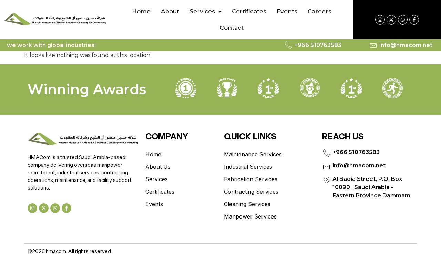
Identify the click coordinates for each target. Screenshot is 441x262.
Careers (319, 11)
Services (202, 11)
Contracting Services (251, 191)
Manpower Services (250, 216)
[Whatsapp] (403, 20)
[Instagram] (380, 20)
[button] (205, 11)
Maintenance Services (253, 154)
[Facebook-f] (414, 20)
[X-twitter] (391, 20)
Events (287, 11)
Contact (232, 27)
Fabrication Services (250, 179)
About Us (158, 166)
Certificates (249, 11)
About (170, 11)
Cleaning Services (247, 204)
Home (141, 11)
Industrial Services (248, 166)
